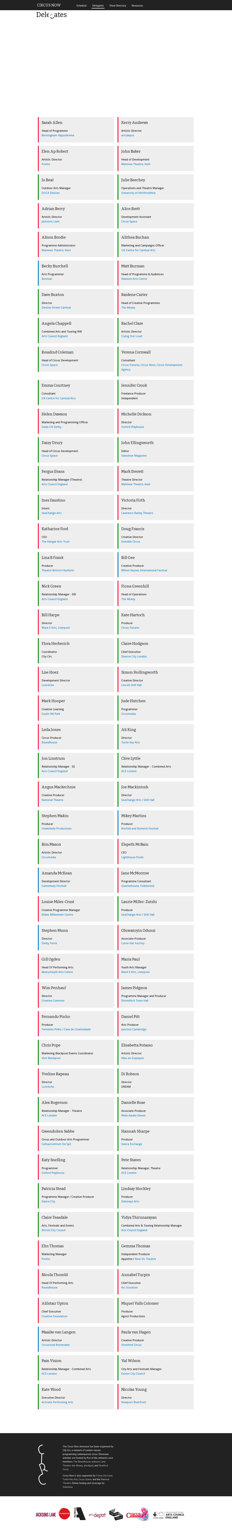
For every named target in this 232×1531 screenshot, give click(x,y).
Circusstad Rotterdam (56, 1345)
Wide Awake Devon (133, 1115)
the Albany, (78, 1465)
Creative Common (53, 1000)
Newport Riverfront (133, 1402)
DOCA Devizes (51, 193)
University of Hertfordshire (138, 193)
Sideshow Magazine (134, 455)
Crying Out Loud (131, 336)
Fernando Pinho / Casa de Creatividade (66, 1029)
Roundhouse (49, 742)
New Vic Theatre (145, 1259)
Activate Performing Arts (57, 1402)
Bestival (47, 278)
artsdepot (127, 135)
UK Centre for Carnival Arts (138, 250)
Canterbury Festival (54, 886)
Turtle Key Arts (130, 742)
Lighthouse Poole (132, 857)
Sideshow (67, 1486)
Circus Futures (130, 365)
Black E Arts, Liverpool (56, 627)
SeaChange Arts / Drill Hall (137, 800)
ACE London (129, 771)
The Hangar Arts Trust (56, 541)
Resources (137, 5)
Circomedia (128, 713)
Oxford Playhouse (132, 427)
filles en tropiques (132, 1058)
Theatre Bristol (51, 570)
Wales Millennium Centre (57, 914)
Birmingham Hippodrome (58, 135)
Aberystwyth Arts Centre (57, 972)
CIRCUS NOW (49, 5)
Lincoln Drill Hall (131, 685)
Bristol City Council (54, 1230)
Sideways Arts (130, 1201)
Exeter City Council (133, 1373)
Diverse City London (134, 656)
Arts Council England (55, 336)
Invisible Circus (130, 541)
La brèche (48, 685)
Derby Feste (49, 943)
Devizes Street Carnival (56, 307)
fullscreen (51, 14)
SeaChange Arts (52, 513)
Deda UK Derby (51, 427)
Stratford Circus (131, 1345)
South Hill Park (51, 713)
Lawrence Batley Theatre (137, 513)
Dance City (48, 1201)
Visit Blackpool (51, 1058)
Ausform (68, 570)
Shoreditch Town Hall (134, 1000)
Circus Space (129, 221)
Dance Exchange (131, 1144)
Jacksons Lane (50, 221)
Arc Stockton (129, 1287)
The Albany (128, 307)
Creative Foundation (54, 1316)
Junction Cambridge (133, 1029)
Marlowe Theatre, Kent (135, 164)
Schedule (81, 5)
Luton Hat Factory (133, 943)
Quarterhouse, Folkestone (137, 886)
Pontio (46, 164)
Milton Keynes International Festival (144, 570)
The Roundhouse (82, 1461)
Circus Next (148, 365)
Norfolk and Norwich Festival (139, 828)
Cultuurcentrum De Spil (56, 1144)
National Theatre (52, 800)
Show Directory (118, 5)
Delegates (98, 5)
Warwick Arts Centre (134, 278)
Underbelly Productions (57, 828)
